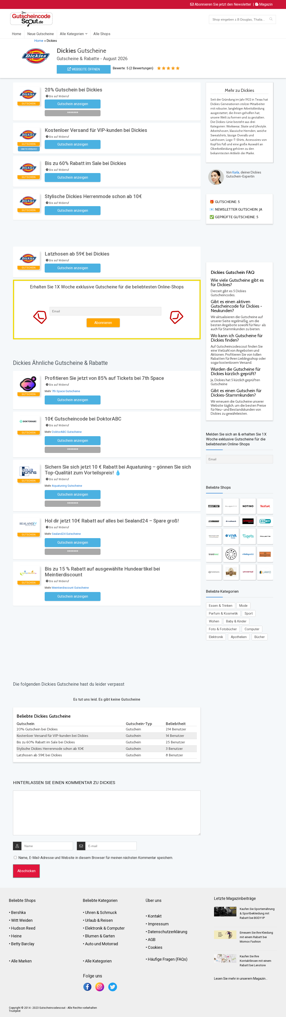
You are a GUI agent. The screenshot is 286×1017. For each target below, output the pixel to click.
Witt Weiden (22, 920)
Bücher (259, 637)
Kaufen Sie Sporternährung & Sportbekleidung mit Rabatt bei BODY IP (257, 913)
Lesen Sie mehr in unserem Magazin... (240, 978)
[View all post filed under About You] (214, 506)
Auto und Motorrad (101, 943)
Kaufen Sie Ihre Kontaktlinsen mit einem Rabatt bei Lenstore (255, 961)
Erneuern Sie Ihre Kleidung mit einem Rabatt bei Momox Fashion (256, 937)
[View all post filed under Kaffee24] (231, 572)
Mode (243, 606)
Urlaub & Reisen (99, 920)
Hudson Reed (23, 928)
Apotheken (239, 637)
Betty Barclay (22, 943)
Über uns (154, 900)
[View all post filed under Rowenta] (265, 536)
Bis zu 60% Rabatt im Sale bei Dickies (85, 163)
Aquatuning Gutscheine (67, 485)
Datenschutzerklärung (167, 931)
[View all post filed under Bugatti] (231, 506)
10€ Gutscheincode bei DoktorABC (83, 419)
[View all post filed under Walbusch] (231, 521)
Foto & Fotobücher (223, 629)
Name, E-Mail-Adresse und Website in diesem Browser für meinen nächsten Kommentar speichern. (95, 858)
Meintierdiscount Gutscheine (70, 587)
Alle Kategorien (72, 34)
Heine (16, 936)
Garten (109, 936)
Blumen (92, 936)
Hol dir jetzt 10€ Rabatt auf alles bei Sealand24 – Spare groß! (112, 521)
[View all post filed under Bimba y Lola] (231, 554)
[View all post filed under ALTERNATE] (248, 521)
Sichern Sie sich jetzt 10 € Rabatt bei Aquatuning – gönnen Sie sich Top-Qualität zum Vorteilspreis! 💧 (118, 470)
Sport (249, 613)
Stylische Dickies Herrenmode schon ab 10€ (93, 196)
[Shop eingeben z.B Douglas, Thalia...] (271, 19)
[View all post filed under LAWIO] (265, 572)
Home (16, 34)
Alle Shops (101, 34)
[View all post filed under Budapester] (265, 554)
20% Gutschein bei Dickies (73, 90)
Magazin (265, 4)
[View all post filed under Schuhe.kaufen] (214, 536)
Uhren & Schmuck (101, 912)
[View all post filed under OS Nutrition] (214, 521)
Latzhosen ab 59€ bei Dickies (77, 254)
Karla (235, 172)
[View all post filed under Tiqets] (248, 536)
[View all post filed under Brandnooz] (214, 554)
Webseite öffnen (85, 69)
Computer (252, 629)
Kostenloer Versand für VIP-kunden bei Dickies (96, 130)
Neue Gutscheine (40, 34)
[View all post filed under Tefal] (265, 506)
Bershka (18, 912)
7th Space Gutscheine (66, 391)
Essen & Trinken (220, 606)
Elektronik (216, 637)
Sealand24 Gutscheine (66, 533)
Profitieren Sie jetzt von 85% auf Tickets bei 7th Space (104, 378)
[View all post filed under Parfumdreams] (214, 572)
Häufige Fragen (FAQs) (167, 959)
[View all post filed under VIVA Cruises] (231, 536)
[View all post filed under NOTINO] (248, 506)
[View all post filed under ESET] (265, 521)
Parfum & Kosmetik (223, 613)
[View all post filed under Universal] (248, 572)
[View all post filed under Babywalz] (248, 554)
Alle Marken (21, 961)
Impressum (158, 924)
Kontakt (155, 916)
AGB (152, 939)
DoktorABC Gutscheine (67, 431)
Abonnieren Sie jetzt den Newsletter (222, 4)
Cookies (155, 947)
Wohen (214, 621)
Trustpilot (15, 1011)
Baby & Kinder (236, 621)
